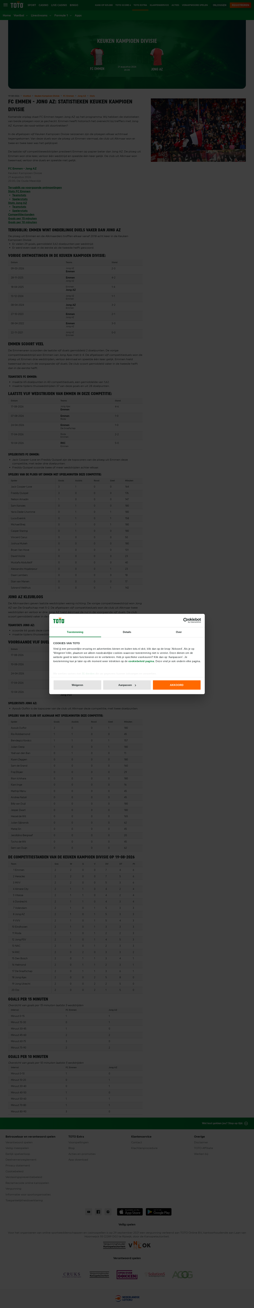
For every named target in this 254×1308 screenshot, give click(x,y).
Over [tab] (179, 631)
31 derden (88, 673)
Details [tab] (127, 631)
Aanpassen (125, 685)
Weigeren (77, 685)
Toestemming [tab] (75, 631)
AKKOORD (177, 685)
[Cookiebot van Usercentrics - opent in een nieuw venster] (186, 620)
